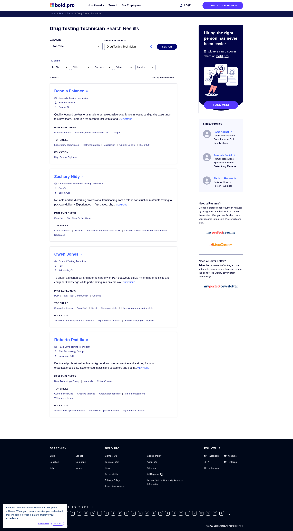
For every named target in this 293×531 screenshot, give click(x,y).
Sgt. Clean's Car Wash (79, 218)
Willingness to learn (64, 398)
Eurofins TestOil (66, 102)
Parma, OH (64, 107)
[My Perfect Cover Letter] (221, 286)
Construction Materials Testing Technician (80, 183)
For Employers (131, 5)
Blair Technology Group (71, 351)
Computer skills (109, 308)
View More (126, 119)
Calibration (109, 144)
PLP (60, 265)
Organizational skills (110, 393)
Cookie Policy (154, 455)
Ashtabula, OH (66, 270)
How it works (96, 5)
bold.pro (222, 56)
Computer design (63, 308)
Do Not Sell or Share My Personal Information (165, 482)
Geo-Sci (62, 188)
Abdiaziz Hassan (223, 178)
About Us (152, 462)
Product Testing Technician (72, 261)
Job (52, 468)
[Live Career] (221, 244)
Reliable (78, 230)
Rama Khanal (221, 131)
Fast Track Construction (75, 295)
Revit (94, 308)
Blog (107, 468)
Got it (57, 524)
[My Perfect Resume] (221, 232)
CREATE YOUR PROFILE (223, 5)
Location (54, 462)
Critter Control (104, 381)
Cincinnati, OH (66, 356)
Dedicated (59, 234)
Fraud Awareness (114, 486)
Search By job (66, 13)
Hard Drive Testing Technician (74, 346)
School (79, 455)
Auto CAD (82, 308)
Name (78, 468)
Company (80, 462)
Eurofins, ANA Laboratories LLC (92, 132)
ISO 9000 (144, 144)
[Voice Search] (151, 47)
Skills (52, 455)
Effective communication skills (137, 308)
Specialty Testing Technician (73, 98)
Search (113, 5)
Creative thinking (86, 393)
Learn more (221, 105)
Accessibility (111, 474)
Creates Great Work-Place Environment (145, 230)
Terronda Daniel (223, 155)
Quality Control (127, 144)
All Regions (153, 474)
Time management (135, 393)
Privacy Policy (112, 480)
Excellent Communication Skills (103, 230)
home (53, 13)
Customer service (63, 393)
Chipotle (96, 295)
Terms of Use (112, 462)
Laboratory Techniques (66, 144)
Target (116, 132)
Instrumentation (91, 144)
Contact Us (111, 455)
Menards (88, 381)
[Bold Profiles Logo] (62, 5)
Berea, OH (64, 192)
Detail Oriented (62, 230)
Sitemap (151, 468)
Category (55, 40)
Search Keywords (115, 40)
